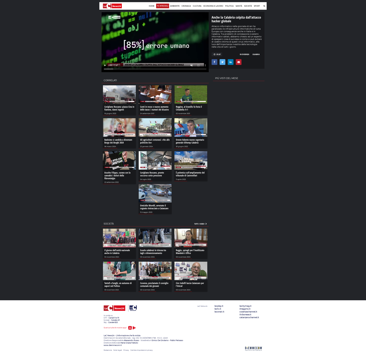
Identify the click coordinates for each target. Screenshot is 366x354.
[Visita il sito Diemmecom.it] (253, 352)
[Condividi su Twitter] (222, 62)
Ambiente (175, 6)
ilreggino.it (244, 309)
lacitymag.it (245, 306)
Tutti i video (199, 224)
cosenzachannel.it (248, 311)
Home (151, 6)
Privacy (126, 350)
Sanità (239, 6)
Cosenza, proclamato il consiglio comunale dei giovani (154, 285)
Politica (229, 6)
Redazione (108, 350)
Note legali (117, 350)
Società (248, 6)
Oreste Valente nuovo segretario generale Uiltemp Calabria (190, 141)
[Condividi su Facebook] (214, 62)
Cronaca (186, 6)
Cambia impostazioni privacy (141, 350)
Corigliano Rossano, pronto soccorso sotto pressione (152, 174)
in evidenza (244, 54)
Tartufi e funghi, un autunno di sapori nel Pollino (118, 285)
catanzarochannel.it (249, 317)
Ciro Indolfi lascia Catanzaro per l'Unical (190, 285)
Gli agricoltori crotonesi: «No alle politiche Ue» (155, 141)
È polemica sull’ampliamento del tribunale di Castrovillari (190, 174)
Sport (257, 6)
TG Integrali (162, 6)
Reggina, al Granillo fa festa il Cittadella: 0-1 (189, 108)
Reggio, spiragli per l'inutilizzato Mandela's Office (190, 252)
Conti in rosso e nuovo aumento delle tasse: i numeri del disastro (154, 108)
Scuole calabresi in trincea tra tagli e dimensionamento (153, 252)
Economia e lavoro (213, 6)
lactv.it (217, 309)
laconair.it (219, 311)
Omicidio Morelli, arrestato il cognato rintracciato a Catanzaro (154, 207)
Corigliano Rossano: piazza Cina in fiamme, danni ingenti (119, 108)
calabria (256, 54)
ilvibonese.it (245, 314)
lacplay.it (218, 306)
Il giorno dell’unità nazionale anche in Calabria (117, 252)
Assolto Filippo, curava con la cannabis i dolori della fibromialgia (117, 175)
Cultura (197, 6)
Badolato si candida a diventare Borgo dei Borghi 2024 (118, 141)
